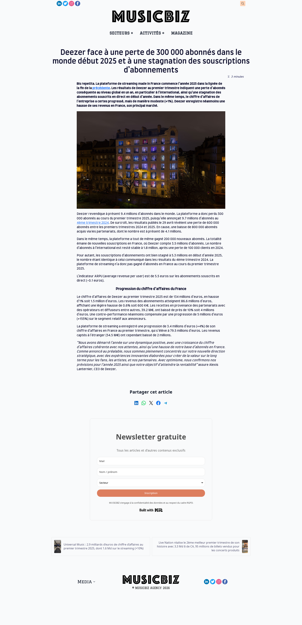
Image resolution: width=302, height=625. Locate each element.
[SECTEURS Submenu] (133, 33)
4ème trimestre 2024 (93, 222)
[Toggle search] (242, 3)
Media (84, 581)
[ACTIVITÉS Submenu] (164, 33)
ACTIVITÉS (150, 33)
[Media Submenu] (95, 581)
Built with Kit (151, 510)
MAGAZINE (182, 33)
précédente (101, 88)
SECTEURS (120, 33)
